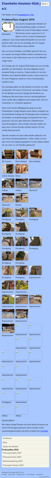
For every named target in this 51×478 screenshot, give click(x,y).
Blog (5, 442)
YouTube (44, 431)
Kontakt (4, 474)
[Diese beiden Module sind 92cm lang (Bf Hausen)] (35, 158)
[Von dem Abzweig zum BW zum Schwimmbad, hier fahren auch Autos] (22, 245)
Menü (44, 4)
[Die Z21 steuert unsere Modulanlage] (35, 303)
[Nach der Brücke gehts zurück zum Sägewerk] (22, 260)
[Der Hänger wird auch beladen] (22, 407)
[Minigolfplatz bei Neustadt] (22, 366)
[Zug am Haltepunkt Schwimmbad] (35, 274)
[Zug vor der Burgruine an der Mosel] (22, 325)
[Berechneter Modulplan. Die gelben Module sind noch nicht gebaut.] (8, 31)
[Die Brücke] (22, 339)
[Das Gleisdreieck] (22, 303)
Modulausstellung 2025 (13, 461)
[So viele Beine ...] (8, 318)
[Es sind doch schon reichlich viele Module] (8, 407)
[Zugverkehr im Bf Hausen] (22, 289)
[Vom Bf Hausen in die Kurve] (8, 231)
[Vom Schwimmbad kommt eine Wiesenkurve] (35, 245)
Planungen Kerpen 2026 (13, 465)
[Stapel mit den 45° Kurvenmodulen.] (8, 158)
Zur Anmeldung (44, 477)
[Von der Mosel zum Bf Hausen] (35, 216)
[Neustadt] (35, 353)
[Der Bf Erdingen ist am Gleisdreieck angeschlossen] (8, 274)
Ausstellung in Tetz (26, 15)
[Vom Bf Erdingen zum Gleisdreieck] (22, 274)
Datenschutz (21, 474)
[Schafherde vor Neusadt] (8, 303)
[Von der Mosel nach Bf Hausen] (8, 393)
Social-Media (30, 474)
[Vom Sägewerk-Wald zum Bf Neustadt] (8, 216)
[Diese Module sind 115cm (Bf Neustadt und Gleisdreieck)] (8, 173)
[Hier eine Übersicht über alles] (8, 202)
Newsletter (39, 474)
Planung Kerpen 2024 (12, 457)
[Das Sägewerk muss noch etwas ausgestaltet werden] (35, 325)
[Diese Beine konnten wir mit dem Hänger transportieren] (22, 173)
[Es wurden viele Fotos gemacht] (22, 318)
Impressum (11, 474)
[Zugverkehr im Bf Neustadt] (8, 289)
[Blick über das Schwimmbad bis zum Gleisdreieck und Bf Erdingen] (35, 339)
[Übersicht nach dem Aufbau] (35, 187)
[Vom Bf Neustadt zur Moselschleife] (22, 216)
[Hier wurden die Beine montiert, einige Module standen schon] (8, 187)
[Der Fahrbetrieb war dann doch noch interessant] (8, 332)
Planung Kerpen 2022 (12, 453)
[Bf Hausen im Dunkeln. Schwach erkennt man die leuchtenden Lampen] (22, 393)
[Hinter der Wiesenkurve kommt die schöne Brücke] (8, 260)
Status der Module (10, 447)
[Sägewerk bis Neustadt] (22, 380)
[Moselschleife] (22, 353)
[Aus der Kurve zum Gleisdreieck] (22, 231)
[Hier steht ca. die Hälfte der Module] (22, 187)
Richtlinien (7, 438)
